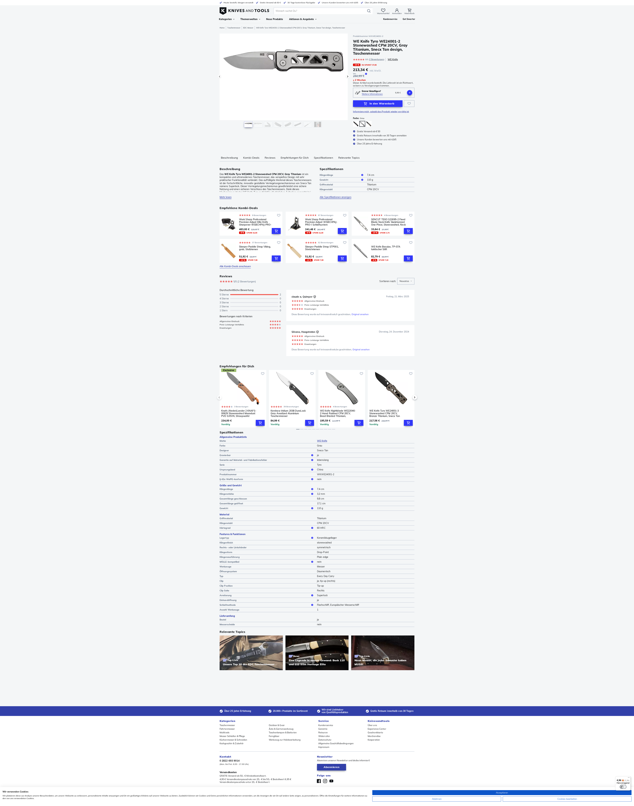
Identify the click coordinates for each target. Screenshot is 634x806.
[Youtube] (331, 781)
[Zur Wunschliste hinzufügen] (409, 103)
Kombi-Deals (251, 157)
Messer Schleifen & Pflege (232, 736)
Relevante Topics (349, 157)
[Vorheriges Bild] (219, 76)
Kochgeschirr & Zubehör (232, 743)
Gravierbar (225, 455)
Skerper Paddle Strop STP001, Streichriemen (322, 248)
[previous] (225, 397)
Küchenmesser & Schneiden (233, 739)
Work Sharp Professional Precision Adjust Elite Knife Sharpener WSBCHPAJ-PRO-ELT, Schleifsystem (255, 222)
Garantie (322, 729)
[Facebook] (319, 781)
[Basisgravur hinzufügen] (409, 92)
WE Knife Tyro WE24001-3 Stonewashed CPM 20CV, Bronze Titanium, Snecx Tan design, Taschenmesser (384, 413)
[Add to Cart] (276, 231)
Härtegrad (225, 528)
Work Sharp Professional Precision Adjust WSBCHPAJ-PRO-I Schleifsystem (321, 222)
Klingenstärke (227, 494)
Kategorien (225, 19)
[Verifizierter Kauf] (314, 296)
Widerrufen (324, 736)
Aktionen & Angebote (301, 19)
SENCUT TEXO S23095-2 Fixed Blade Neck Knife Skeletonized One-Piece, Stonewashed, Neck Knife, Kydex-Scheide (388, 222)
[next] (409, 397)
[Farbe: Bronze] (368, 123)
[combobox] (405, 281)
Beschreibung (229, 157)
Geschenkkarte (375, 732)
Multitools (224, 732)
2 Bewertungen (376, 59)
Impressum (323, 747)
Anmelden (397, 13)
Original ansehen (360, 314)
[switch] (623, 787)
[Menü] (629, 778)
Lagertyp (224, 538)
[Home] (244, 10)
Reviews (270, 157)
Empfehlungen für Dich (295, 157)
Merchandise (374, 736)
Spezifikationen (323, 157)
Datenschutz (324, 739)
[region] (284, 81)
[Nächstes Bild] (348, 76)
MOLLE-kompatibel (229, 561)
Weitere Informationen (372, 94)
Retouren (323, 732)
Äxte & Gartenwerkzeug (281, 729)
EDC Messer (248, 28)
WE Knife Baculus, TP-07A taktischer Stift (385, 248)
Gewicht (324, 179)
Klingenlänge (326, 175)
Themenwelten (249, 19)
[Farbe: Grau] (362, 123)
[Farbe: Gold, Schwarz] (355, 123)
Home (222, 28)
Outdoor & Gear (277, 725)
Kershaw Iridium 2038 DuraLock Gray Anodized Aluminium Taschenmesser (288, 413)
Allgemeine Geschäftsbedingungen (336, 743)
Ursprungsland (227, 469)
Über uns (372, 725)
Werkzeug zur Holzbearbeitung (285, 739)
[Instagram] (325, 781)
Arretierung (225, 595)
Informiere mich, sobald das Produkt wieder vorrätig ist (381, 111)
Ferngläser (274, 736)
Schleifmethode (228, 605)
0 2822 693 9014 (230, 760)
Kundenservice (325, 725)
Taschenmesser (233, 28)
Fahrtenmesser (227, 729)
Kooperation (374, 739)
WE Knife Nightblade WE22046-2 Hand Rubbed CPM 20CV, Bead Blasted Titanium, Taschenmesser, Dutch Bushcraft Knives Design (338, 413)
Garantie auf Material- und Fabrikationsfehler (243, 460)
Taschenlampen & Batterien (283, 732)
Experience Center (377, 729)
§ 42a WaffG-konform (231, 479)
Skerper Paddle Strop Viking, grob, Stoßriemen (255, 248)
